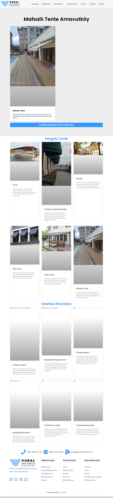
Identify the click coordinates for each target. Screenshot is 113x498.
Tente (83, 4)
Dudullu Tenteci (19, 365)
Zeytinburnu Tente (52, 425)
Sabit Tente (49, 275)
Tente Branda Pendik (85, 425)
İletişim (101, 4)
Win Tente (17, 269)
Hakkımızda (46, 4)
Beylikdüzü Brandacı (21, 432)
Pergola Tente (72, 4)
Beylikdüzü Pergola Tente (55, 360)
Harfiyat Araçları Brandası (55, 209)
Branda (92, 4)
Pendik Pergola (82, 352)
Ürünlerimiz (58, 4)
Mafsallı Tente (19, 111)
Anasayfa (35, 4)
